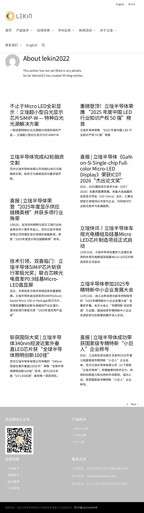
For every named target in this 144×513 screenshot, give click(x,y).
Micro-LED (81, 428)
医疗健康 (13, 481)
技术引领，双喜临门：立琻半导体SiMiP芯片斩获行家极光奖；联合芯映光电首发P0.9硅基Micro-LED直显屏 (36, 272)
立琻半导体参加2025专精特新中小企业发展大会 (106, 286)
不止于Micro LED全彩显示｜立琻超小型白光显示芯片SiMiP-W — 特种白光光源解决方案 (37, 114)
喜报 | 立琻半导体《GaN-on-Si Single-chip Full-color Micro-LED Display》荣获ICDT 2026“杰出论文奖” (106, 168)
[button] (43, 45)
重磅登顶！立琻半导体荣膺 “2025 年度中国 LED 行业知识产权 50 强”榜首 (106, 114)
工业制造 (13, 488)
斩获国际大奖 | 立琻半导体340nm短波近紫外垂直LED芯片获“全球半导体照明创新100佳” (36, 346)
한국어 (131, 4)
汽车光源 (80, 435)
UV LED (79, 442)
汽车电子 (13, 468)
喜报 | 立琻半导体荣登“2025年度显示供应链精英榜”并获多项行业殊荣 (36, 209)
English (120, 4)
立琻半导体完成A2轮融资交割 (37, 159)
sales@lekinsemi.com (101, 476)
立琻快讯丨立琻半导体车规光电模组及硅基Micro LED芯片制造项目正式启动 (106, 236)
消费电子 (13, 475)
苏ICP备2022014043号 (85, 507)
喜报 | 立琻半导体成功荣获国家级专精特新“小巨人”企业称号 (106, 343)
